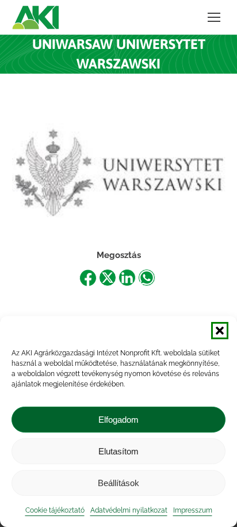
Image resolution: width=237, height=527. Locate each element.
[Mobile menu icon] (213, 17)
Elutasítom (118, 451)
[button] (219, 330)
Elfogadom (118, 419)
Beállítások (118, 483)
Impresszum (192, 510)
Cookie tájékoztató (55, 510)
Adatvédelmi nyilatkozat (128, 510)
